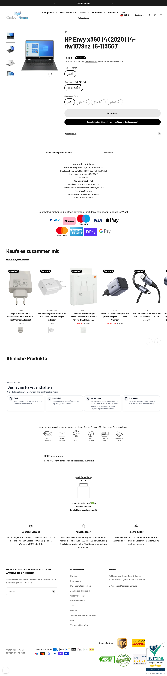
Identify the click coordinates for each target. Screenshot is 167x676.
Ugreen (115, 310)
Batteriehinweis (77, 600)
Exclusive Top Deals (83, 3)
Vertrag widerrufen (79, 625)
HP (65, 32)
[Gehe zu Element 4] (10, 74)
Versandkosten (91, 61)
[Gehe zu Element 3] (10, 63)
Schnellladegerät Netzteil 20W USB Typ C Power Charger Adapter (52, 316)
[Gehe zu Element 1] (10, 36)
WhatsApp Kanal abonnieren (83, 615)
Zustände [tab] (108, 152)
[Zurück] (54, 3)
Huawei (20, 310)
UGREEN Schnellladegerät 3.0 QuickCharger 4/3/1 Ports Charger (115, 316)
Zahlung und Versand (80, 590)
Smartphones (48, 12)
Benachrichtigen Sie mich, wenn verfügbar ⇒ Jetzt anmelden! (112, 122)
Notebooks (97, 12)
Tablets (82, 12)
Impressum (75, 581)
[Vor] (112, 3)
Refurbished (83, 18)
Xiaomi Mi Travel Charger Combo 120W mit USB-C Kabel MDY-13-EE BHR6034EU (83, 316)
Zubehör (112, 12)
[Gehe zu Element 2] (10, 50)
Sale (123, 12)
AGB (72, 605)
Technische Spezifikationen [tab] (59, 152)
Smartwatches (67, 12)
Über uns (74, 610)
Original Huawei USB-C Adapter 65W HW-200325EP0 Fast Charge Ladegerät (20, 316)
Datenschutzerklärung (80, 585)
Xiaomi (83, 310)
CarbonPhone (52, 310)
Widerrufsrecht (77, 595)
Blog (72, 620)
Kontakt (74, 576)
